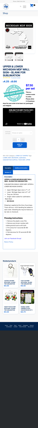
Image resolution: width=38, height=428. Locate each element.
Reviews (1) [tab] (8, 172)
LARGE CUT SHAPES (21, 155)
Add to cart (19, 145)
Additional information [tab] (21, 168)
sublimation (22, 157)
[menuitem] (19, 6)
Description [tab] (8, 168)
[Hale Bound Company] (16, 6)
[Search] (19, 6)
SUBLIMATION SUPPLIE (10, 160)
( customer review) (15, 77)
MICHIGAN (15, 157)
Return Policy (8, 242)
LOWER (5, 157)
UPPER (28, 160)
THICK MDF (21, 160)
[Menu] (23, 6)
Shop (5, 13)
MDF (9, 157)
